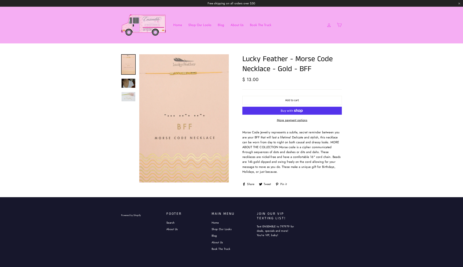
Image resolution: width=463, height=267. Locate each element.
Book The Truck (260, 25)
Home (177, 25)
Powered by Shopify (131, 215)
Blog (221, 25)
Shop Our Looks (199, 25)
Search (170, 223)
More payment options (292, 120)
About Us (237, 25)
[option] (184, 118)
